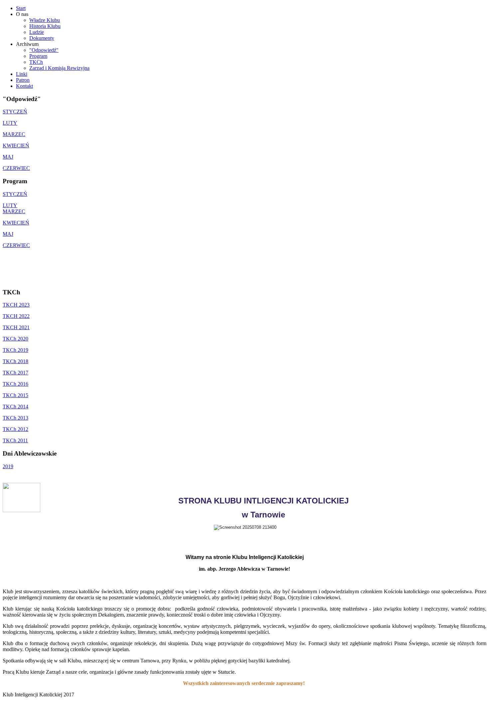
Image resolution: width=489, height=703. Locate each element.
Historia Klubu (45, 26)
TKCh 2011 (15, 440)
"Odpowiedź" (44, 50)
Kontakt (24, 86)
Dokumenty (41, 38)
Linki (21, 74)
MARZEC (14, 134)
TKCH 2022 (16, 316)
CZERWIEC (16, 168)
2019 (8, 466)
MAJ (8, 157)
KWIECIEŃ (16, 145)
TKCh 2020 (15, 339)
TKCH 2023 (16, 305)
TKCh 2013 (15, 418)
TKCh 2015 (15, 395)
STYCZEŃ (15, 111)
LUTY (10, 123)
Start (21, 8)
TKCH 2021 (16, 327)
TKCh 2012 (15, 429)
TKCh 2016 (15, 384)
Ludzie (36, 32)
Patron (23, 80)
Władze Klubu (44, 20)
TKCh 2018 (15, 361)
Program (38, 56)
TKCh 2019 (15, 350)
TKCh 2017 (15, 372)
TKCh (36, 62)
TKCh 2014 (15, 406)
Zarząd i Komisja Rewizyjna (59, 68)
